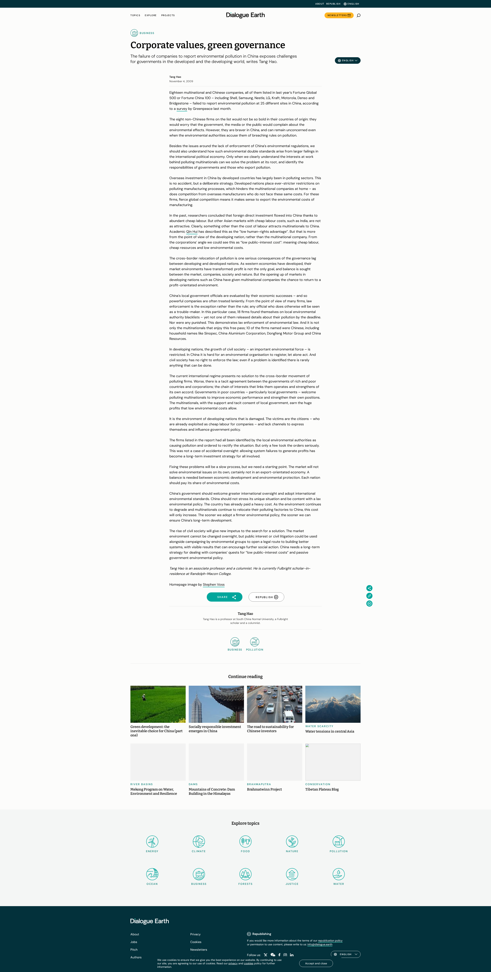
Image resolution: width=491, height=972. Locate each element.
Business (199, 884)
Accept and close (316, 963)
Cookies (195, 942)
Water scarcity (319, 726)
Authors (136, 957)
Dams (193, 784)
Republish (333, 3)
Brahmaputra (259, 784)
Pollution (339, 851)
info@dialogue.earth (319, 944)
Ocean (152, 884)
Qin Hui (192, 231)
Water (338, 884)
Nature (292, 851)
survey (182, 108)
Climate (199, 851)
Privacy (195, 934)
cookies (248, 963)
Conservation (317, 784)
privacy (233, 963)
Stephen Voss (214, 584)
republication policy (330, 940)
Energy (152, 851)
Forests (245, 884)
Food (245, 851)
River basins (141, 784)
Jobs (133, 942)
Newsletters (337, 15)
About (319, 3)
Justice (292, 884)
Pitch (134, 950)
